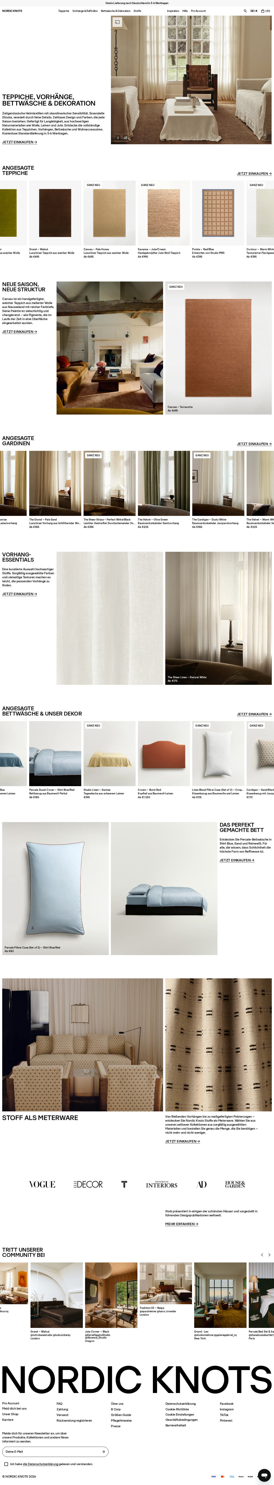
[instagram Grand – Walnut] (56, 1295)
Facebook (226, 1404)
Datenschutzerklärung (180, 1404)
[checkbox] (6, 1464)
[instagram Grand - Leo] (220, 1295)
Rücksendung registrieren (74, 1420)
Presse (115, 1426)
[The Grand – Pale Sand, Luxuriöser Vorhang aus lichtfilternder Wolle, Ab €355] (55, 483)
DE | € (254, 11)
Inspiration (173, 11)
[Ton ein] (125, 138)
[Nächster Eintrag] (269, 1254)
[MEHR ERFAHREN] (137, 1184)
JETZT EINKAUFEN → (182, 1141)
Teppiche (63, 11)
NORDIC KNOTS (12, 11)
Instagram (227, 1409)
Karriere (7, 1420)
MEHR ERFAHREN (181, 1224)
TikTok (224, 1415)
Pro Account (198, 11)
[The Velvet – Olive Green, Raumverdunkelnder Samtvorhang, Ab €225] (164, 483)
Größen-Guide (121, 1415)
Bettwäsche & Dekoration (116, 11)
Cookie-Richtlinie (177, 1409)
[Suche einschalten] (245, 11)
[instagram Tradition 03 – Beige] (166, 1283)
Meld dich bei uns (14, 1408)
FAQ (59, 1404)
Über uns (117, 1404)
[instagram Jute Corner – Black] (111, 1295)
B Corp (116, 1409)
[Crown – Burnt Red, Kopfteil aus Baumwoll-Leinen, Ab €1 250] (164, 753)
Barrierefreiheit (175, 1425)
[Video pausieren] (116, 138)
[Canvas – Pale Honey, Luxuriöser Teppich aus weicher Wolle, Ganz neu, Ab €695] (110, 213)
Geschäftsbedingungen (181, 1420)
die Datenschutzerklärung (40, 1464)
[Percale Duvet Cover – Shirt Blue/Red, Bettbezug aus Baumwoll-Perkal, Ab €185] (55, 753)
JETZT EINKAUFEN (19, 142)
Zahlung (62, 1409)
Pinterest (226, 1420)
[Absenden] (103, 1451)
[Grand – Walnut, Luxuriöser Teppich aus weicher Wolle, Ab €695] (55, 213)
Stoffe (137, 11)
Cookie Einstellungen (179, 1414)
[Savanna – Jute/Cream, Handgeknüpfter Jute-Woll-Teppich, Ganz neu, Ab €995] (164, 213)
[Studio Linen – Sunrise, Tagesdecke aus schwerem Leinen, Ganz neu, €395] (110, 753)
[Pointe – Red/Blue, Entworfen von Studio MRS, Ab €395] (218, 213)
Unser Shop (10, 1414)
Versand (62, 1415)
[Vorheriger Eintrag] (262, 1254)
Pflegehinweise (121, 1420)
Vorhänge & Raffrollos (85, 11)
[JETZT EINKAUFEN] (191, 80)
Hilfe (185, 11)
